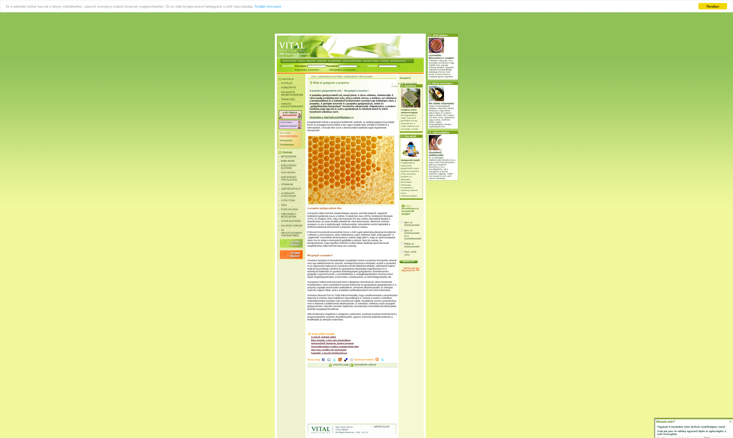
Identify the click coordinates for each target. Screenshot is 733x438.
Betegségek (288, 156)
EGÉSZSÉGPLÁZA (398, 61)
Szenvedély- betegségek (289, 215)
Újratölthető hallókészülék (436, 154)
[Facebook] (323, 361)
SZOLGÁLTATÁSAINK (352, 61)
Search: (373, 66)
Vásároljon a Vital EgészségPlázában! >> (332, 117)
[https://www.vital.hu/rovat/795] (290, 128)
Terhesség (288, 99)
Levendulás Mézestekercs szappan (441, 56)
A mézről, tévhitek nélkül (323, 337)
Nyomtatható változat (365, 364)
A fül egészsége (409, 83)
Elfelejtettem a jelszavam (342, 70)
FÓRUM (301, 61)
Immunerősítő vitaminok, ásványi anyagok (332, 343)
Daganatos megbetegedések (292, 93)
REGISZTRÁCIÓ (289, 61)
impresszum (381, 426)
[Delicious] (345, 361)
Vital (313, 77)
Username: (301, 66)
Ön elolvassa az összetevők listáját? (410, 211)
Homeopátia (288, 87)
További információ (267, 6)
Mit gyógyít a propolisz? (356, 91)
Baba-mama (288, 161)
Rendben (712, 6)
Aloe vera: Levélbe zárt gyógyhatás (328, 350)
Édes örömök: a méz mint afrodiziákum (331, 340)
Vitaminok (287, 184)
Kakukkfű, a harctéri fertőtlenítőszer (329, 353)
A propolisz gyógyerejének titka (325, 91)
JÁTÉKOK (384, 61)
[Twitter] (334, 361)
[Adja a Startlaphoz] (340, 361)
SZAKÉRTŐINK (334, 61)
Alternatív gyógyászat (288, 194)
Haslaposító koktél (410, 160)
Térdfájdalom (287, 144)
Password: (332, 66)
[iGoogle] (328, 361)
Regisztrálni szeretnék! (307, 70)
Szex (284, 205)
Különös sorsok (292, 225)
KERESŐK (321, 61)
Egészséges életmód (288, 167)
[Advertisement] (366, 23)
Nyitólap (286, 83)
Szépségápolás (291, 188)
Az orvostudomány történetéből (291, 233)
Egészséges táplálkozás (289, 178)
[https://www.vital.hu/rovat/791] (290, 118)
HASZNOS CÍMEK (371, 61)
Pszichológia (289, 209)
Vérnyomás (286, 140)
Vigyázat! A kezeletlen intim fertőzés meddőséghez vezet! (691, 426)
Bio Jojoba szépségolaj (441, 103)
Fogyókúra (288, 172)
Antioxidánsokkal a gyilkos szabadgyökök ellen (335, 346)
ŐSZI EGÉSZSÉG (289, 136)
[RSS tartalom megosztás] (377, 361)
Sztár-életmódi (291, 221)
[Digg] (351, 361)
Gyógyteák (288, 200)
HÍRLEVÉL (311, 61)
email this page (341, 364)
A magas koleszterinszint (292, 105)
